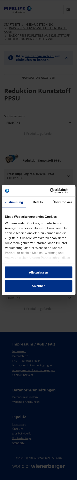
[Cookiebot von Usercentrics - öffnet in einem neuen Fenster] (54, 190)
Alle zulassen (38, 272)
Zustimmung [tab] (14, 202)
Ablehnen (38, 285)
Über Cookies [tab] (62, 202)
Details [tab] (38, 202)
